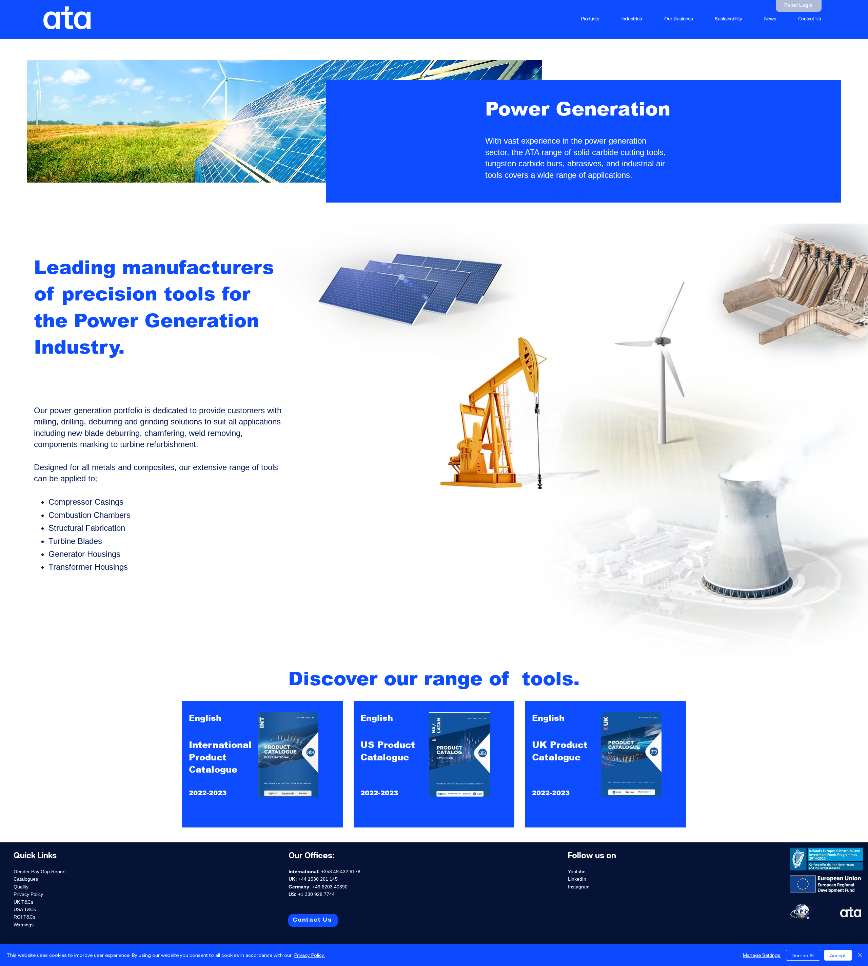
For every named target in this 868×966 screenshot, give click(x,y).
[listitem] (262, 764)
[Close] (860, 955)
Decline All (803, 955)
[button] (631, 18)
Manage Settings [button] (762, 955)
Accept (838, 955)
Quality (21, 886)
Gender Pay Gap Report (40, 871)
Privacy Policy (28, 894)
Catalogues (26, 879)
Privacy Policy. (309, 955)
